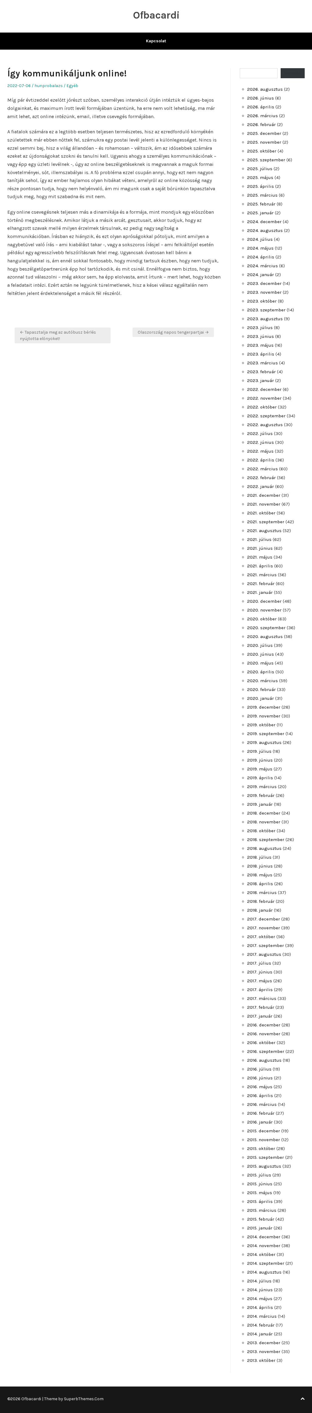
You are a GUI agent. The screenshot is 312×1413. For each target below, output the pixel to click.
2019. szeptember (265, 733)
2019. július (259, 751)
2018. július (259, 857)
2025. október (261, 151)
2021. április (260, 566)
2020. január (260, 698)
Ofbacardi (156, 15)
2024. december (264, 221)
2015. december (263, 1131)
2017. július (259, 963)
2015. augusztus (264, 1166)
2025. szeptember (266, 160)
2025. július (259, 168)
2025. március (262, 195)
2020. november (264, 610)
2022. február (261, 477)
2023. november (264, 292)
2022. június (260, 442)
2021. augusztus (264, 530)
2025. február (261, 204)
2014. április (260, 1307)
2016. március (262, 1104)
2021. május (259, 557)
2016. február (261, 1113)
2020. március (262, 680)
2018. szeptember (265, 839)
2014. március (262, 1316)
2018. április (260, 883)
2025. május (260, 177)
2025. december (264, 133)
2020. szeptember (266, 627)
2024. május (260, 248)
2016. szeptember (265, 1051)
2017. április (260, 989)
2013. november (263, 1351)
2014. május (259, 1298)
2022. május (260, 451)
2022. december (264, 389)
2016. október (261, 1042)
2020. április (260, 672)
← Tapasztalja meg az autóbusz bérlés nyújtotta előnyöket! (58, 335)
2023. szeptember (266, 310)
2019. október (261, 725)
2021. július (259, 539)
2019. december (263, 707)
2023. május (260, 345)
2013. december (263, 1342)
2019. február (261, 795)
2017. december (263, 919)
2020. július (260, 645)
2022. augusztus (265, 424)
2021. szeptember (265, 521)
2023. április (260, 354)
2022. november (264, 398)
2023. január (260, 380)
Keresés (292, 73)
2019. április (260, 777)
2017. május (259, 980)
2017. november (263, 928)
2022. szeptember (266, 416)
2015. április (260, 1201)
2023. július (260, 327)
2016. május (259, 1086)
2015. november (263, 1139)
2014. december (263, 1236)
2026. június (260, 98)
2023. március (262, 363)
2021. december (263, 495)
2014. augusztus (264, 1272)
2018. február (261, 901)
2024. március (262, 265)
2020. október (262, 619)
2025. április (260, 186)
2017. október (261, 936)
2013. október (261, 1360)
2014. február (261, 1325)
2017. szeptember (265, 945)
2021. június (260, 548)
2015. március (261, 1210)
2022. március (262, 469)
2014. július (259, 1281)
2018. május (259, 875)
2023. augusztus (265, 318)
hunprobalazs (48, 85)
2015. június (259, 1184)
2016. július (259, 1069)
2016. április (260, 1095)
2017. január (259, 1016)
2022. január (260, 486)
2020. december (264, 601)
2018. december (263, 813)
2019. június (260, 760)
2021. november (263, 504)
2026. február (261, 124)
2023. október (262, 301)
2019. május (259, 769)
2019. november (263, 716)
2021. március (262, 574)
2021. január (260, 592)
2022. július (260, 433)
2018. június (260, 866)
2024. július (260, 239)
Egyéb (72, 85)
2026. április (260, 107)
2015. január (259, 1228)
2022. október (262, 407)
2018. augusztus (264, 848)
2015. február (260, 1219)
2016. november (263, 1033)
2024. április (260, 257)
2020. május (260, 663)
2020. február (261, 689)
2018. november (263, 822)
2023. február (261, 371)
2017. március (261, 998)
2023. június (260, 336)
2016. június (260, 1078)
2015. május (259, 1192)
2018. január (260, 910)
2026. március (262, 115)
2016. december (263, 1025)
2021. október (261, 513)
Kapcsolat (156, 41)
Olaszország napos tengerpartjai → (173, 332)
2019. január (260, 804)
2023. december (264, 283)
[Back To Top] (302, 1399)
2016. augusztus (264, 1060)
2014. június (260, 1289)
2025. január (260, 213)
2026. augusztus (265, 89)
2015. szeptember (265, 1157)
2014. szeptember (265, 1263)
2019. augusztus (264, 742)
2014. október (261, 1254)
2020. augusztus (265, 636)
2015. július (259, 1175)
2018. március (262, 892)
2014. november (263, 1245)
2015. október (261, 1148)
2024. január (260, 274)
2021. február (261, 583)
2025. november (264, 142)
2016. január (260, 1122)
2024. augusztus (265, 230)
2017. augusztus (264, 954)
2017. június (259, 972)
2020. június (260, 654)
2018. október (261, 830)
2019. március (262, 786)
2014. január (260, 1334)
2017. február (260, 1007)
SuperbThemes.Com (84, 1398)
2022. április (260, 460)
